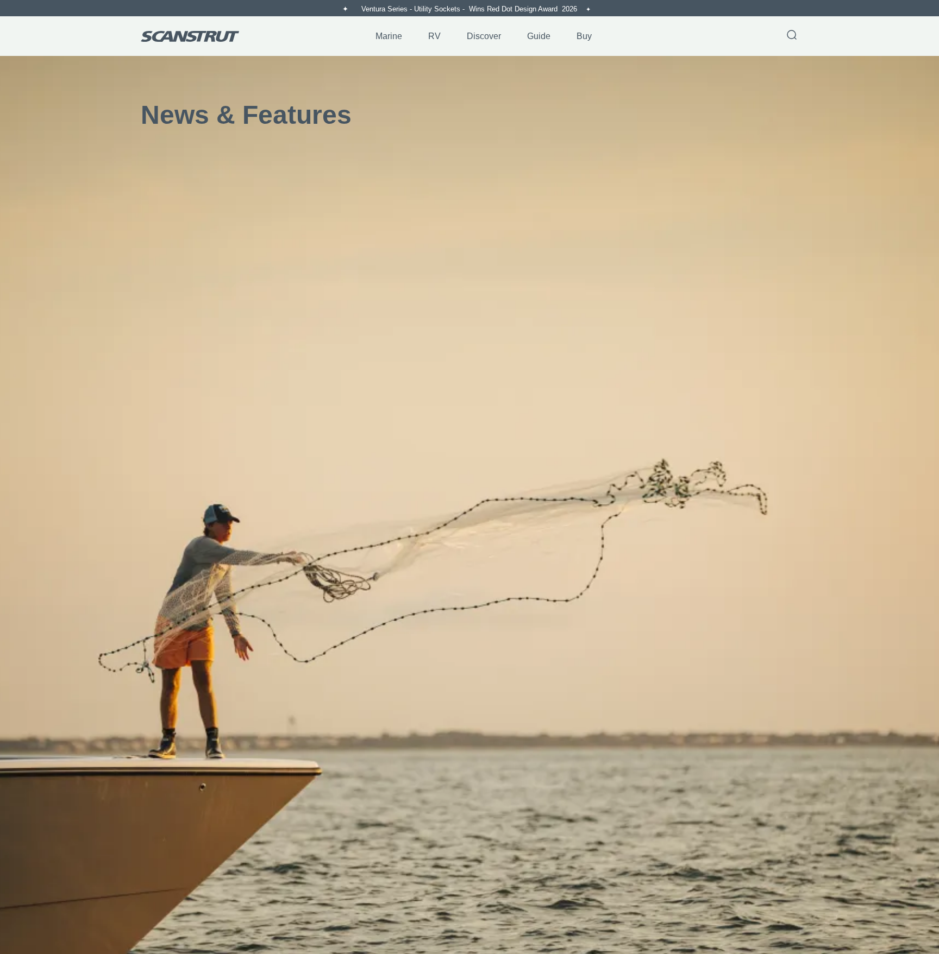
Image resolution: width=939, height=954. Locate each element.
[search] (791, 35)
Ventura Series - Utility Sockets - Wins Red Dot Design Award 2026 (470, 9)
